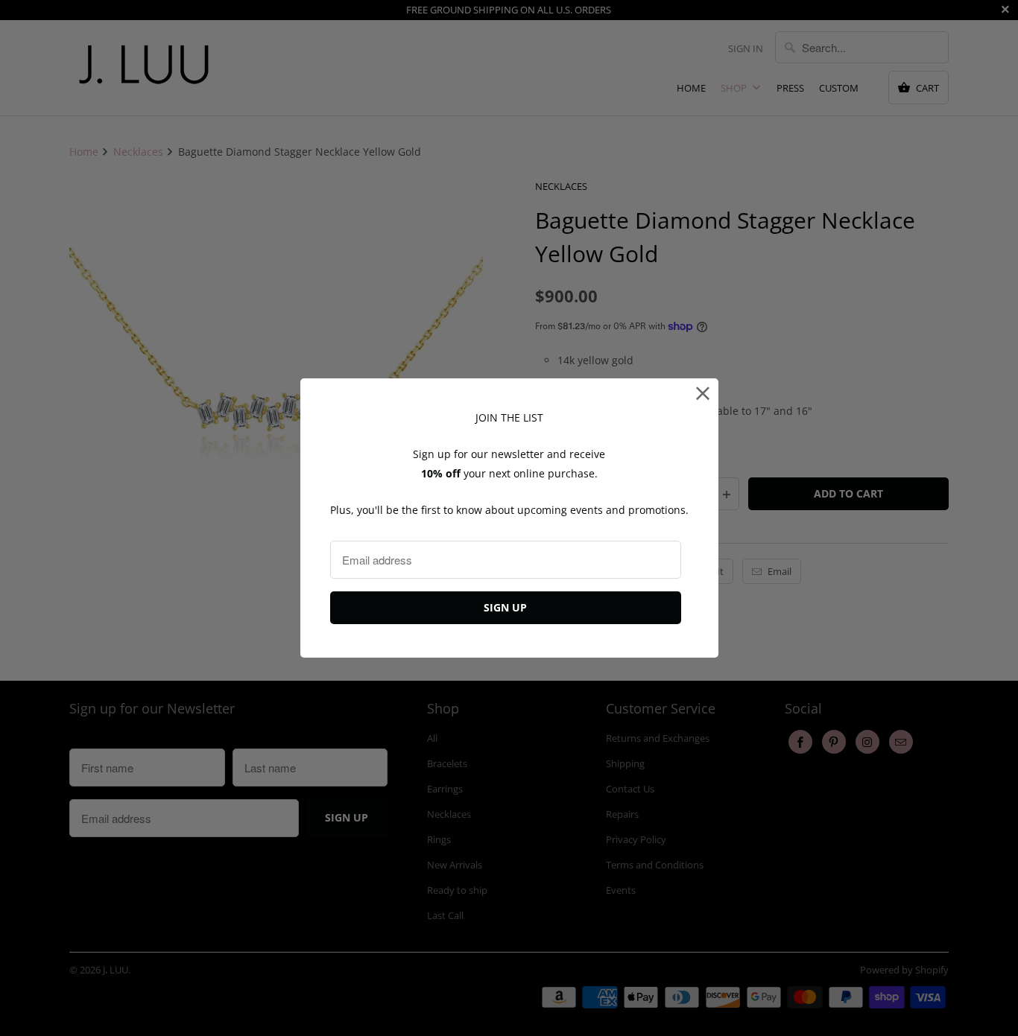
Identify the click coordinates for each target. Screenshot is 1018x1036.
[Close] (703, 394)
